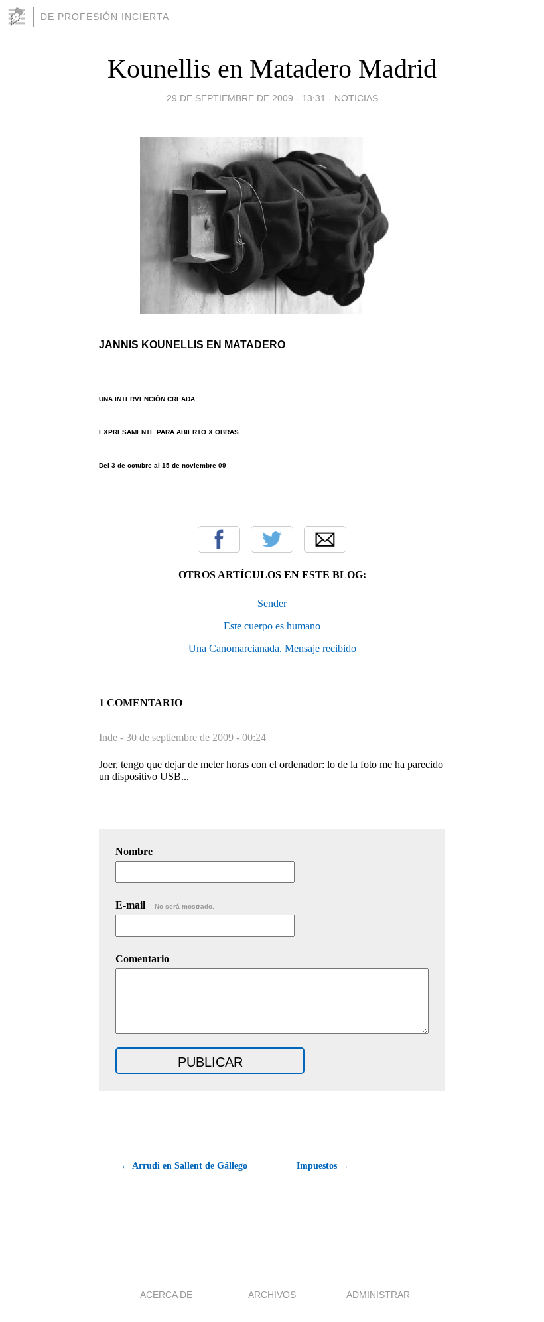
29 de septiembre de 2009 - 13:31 (246, 98)
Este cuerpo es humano (272, 625)
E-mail (164, 905)
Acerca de (166, 1294)
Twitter (272, 539)
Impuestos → (323, 1166)
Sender (272, 603)
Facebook (219, 539)
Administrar (378, 1294)
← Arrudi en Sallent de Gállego (184, 1166)
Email (325, 539)
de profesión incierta (104, 16)
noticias (356, 98)
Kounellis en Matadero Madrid (272, 69)
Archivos (272, 1294)
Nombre (134, 851)
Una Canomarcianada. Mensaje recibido (272, 648)
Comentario (142, 958)
